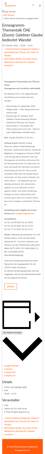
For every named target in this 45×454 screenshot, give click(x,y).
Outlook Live (10, 376)
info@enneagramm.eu (24, 214)
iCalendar (8, 369)
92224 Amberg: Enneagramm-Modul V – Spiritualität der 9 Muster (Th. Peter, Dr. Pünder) (22, 52)
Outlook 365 (9, 372)
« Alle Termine (8, 15)
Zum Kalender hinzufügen (12, 333)
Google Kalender (11, 366)
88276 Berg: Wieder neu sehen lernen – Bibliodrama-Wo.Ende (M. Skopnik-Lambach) (21, 62)
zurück (10, 286)
